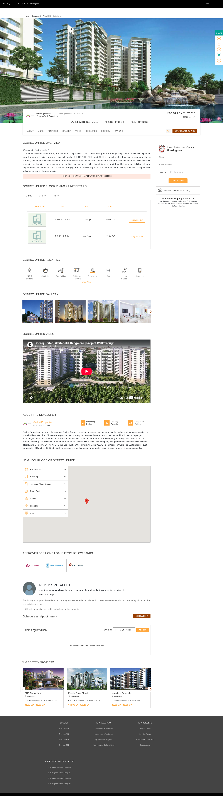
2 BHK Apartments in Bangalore (59, 773)
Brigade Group (145, 729)
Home (208, 4)
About (30, 131)
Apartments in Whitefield (104, 729)
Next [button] (150, 311)
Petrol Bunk (35, 491)
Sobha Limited (145, 745)
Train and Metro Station (40, 484)
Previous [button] (22, 311)
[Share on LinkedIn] (219, 49)
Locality (105, 131)
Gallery (66, 131)
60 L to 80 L (64, 739)
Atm (32, 513)
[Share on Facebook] (219, 44)
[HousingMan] (15, 4)
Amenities (53, 131)
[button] (87, 501)
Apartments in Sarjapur (103, 739)
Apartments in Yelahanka (104, 734)
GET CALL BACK (178, 181)
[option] (37, 311)
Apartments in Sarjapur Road (103, 745)
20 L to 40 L (64, 729)
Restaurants (35, 469)
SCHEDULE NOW (142, 616)
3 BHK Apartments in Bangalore (59, 778)
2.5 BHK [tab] (42, 196)
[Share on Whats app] (219, 55)
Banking (119, 131)
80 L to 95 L (64, 745)
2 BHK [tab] (29, 196)
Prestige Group (145, 734)
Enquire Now (137, 220)
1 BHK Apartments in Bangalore (59, 767)
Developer (91, 131)
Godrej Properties (42, 422)
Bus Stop (34, 477)
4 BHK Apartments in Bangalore (59, 784)
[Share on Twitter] (219, 38)
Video (78, 131)
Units (41, 131)
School (33, 498)
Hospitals (34, 506)
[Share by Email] (219, 60)
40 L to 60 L (64, 734)
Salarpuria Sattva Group (145, 739)
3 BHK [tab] (56, 196)
